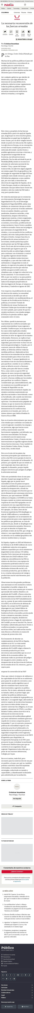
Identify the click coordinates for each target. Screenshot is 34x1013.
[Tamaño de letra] (23, 32)
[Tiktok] (29, 975)
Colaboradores (5, 992)
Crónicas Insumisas (11, 44)
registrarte (17, 881)
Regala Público (7, 961)
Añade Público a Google (25, 39)
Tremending (16, 8)
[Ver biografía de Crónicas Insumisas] (17, 787)
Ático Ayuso (11, 1)
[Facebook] (10, 975)
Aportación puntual (9, 959)
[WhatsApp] (10, 978)
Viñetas (29, 12)
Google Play (10, 1006)
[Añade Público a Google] (2, 975)
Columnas (5, 12)
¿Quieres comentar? (17, 871)
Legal (3, 995)
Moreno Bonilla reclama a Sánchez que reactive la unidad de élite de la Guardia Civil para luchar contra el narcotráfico (17, 917)
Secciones (4, 985)
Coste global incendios (19, 1)
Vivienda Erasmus (29, 1)
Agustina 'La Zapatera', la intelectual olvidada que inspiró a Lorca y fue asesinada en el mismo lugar (16, 924)
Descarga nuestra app (7, 1002)
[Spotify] (6, 978)
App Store (26, 1006)
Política (3, 8)
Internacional (25, 8)
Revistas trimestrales (7, 990)
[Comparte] (5, 32)
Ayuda (5, 966)
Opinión (9, 8)
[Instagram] (21, 975)
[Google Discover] (6, 975)
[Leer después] (17, 32)
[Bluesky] (18, 975)
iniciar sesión (25, 879)
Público (7, 948)
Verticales (4, 987)
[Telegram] (2, 978)
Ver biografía (17, 798)
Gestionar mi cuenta (9, 955)
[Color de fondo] (29, 32)
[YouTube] (25, 975)
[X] (14, 975)
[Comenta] (11, 32)
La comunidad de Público (11, 963)
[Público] (14, 5)
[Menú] (2, 5)
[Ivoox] (14, 978)
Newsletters (6, 957)
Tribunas (23, 12)
